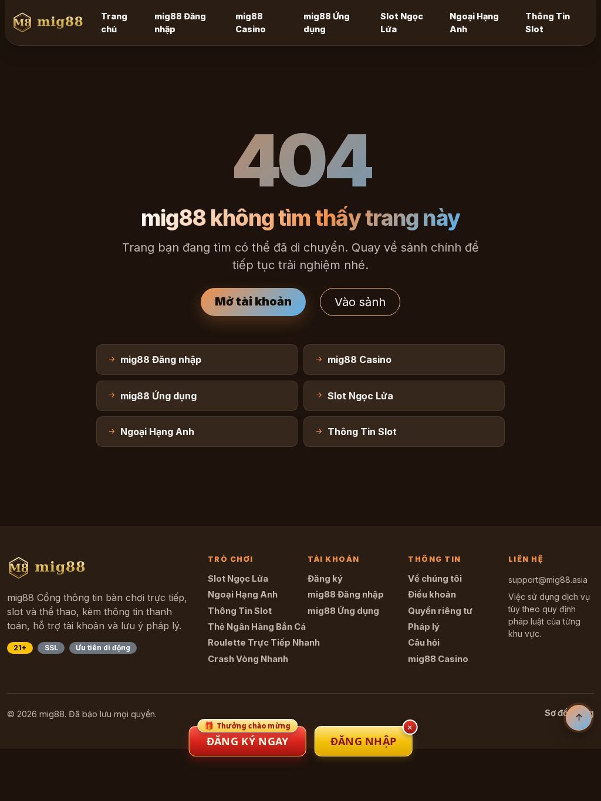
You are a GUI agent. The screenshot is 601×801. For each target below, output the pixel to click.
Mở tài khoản (253, 301)
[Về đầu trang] (579, 718)
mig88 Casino (250, 22)
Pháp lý (424, 627)
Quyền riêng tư (440, 611)
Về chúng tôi (435, 578)
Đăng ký (325, 578)
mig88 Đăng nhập (180, 22)
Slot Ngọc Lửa (401, 22)
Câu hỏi (424, 642)
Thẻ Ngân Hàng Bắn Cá (257, 627)
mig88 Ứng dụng (326, 22)
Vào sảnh (360, 302)
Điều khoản (432, 594)
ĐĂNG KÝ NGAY (247, 737)
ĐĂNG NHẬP (363, 741)
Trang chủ (114, 22)
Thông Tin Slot (547, 22)
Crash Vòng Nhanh (248, 659)
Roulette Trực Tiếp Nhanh (264, 642)
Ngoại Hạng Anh (474, 22)
